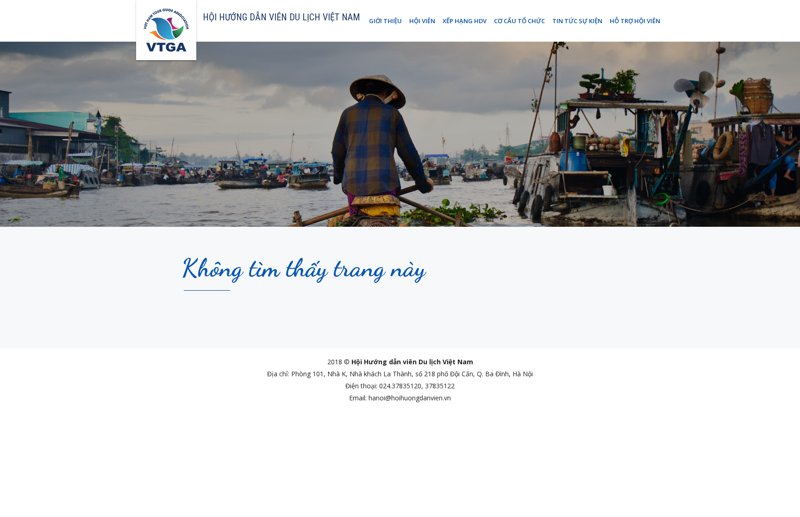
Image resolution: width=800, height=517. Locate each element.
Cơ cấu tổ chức (519, 21)
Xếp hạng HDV (465, 21)
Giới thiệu (385, 21)
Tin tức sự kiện (577, 21)
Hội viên (422, 21)
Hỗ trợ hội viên (635, 21)
